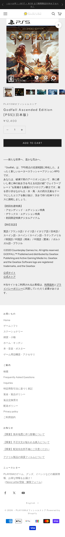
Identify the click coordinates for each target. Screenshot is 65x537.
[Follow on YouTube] (23, 493)
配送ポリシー (10, 405)
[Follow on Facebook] (5, 493)
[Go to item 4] (41, 92)
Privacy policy (10, 411)
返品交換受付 (10, 400)
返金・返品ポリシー (14, 394)
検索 (5, 371)
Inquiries (8, 382)
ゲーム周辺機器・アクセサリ (19, 354)
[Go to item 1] (8, 92)
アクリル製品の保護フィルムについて (24, 457)
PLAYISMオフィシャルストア (20, 104)
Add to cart (32, 143)
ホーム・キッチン (13, 342)
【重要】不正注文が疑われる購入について (26, 442)
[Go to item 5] (53, 92)
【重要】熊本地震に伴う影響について (24, 434)
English (30, 503)
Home (6, 320)
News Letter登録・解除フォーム (23, 482)
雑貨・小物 (9, 337)
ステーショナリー (13, 331)
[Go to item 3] (30, 92)
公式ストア (9, 276)
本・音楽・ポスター (14, 348)
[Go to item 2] (19, 92)
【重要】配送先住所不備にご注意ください (26, 449)
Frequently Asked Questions (18, 377)
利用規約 (49, 284)
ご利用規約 (9, 417)
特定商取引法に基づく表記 (18, 388)
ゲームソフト (10, 325)
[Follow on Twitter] (14, 493)
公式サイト (9, 272)
